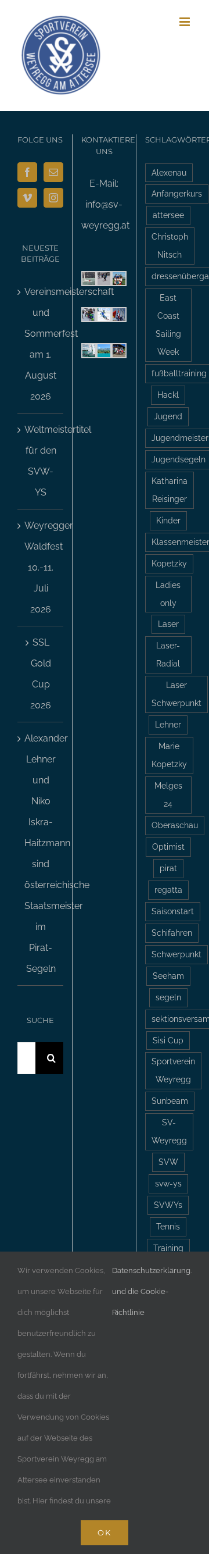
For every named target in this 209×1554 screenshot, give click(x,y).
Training (168, 1248)
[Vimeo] (27, 198)
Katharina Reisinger (170, 490)
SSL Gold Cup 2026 (40, 674)
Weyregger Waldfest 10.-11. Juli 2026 (40, 567)
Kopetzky (169, 563)
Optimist (168, 846)
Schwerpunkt (176, 954)
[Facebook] (27, 172)
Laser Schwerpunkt (176, 694)
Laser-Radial (168, 654)
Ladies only (168, 594)
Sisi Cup (168, 1040)
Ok (104, 1532)
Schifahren (172, 933)
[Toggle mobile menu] (185, 22)
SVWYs (168, 1205)
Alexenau (169, 172)
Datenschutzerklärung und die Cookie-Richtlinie (151, 1291)
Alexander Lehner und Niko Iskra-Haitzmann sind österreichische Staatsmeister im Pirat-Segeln (40, 853)
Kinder (168, 520)
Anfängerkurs (177, 193)
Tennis (168, 1226)
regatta (168, 889)
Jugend (168, 416)
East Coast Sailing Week (168, 325)
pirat (168, 868)
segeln (168, 997)
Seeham (168, 976)
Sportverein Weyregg (173, 1070)
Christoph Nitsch (170, 245)
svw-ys (168, 1183)
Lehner (168, 724)
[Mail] (53, 172)
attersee (168, 215)
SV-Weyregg (169, 1131)
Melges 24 (168, 794)
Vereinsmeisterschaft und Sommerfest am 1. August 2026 (40, 344)
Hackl (168, 395)
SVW (168, 1162)
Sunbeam (170, 1101)
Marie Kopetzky (169, 755)
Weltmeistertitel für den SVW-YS (40, 461)
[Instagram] (53, 198)
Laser (168, 624)
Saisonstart (173, 911)
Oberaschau (175, 825)
